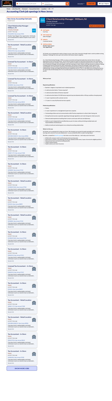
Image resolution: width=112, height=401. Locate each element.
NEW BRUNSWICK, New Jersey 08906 (18, 68)
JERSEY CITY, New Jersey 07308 (16, 153)
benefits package (59, 135)
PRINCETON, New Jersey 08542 (16, 51)
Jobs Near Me (16, 9)
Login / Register (105, 3)
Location (44, 9)
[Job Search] (67, 3)
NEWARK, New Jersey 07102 (15, 85)
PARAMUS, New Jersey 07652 (16, 255)
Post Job (91, 3)
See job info (11, 39)
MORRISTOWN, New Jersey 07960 (17, 187)
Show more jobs (22, 368)
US (49, 9)
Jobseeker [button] (80, 4)
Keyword (25, 9)
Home (8, 9)
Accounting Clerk (34, 9)
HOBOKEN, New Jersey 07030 (16, 119)
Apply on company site (96, 26)
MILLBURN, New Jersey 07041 (16, 34)
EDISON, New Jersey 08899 (15, 204)
